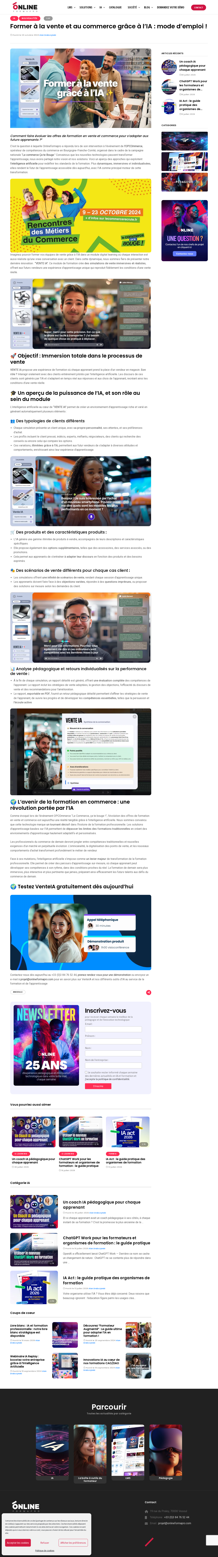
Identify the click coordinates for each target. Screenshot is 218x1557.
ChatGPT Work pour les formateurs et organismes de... (193, 85)
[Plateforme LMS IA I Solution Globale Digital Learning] (25, 7)
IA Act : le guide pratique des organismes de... (190, 105)
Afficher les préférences (73, 1542)
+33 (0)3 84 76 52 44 (176, 1517)
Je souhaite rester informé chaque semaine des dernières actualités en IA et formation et (111, 1076)
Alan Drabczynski (47, 35)
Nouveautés (29, 18)
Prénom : (90, 1035)
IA (14, 18)
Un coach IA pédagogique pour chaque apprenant (33, 1160)
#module (18, 992)
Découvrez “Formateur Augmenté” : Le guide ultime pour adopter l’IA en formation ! (102, 1331)
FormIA (113, 1154)
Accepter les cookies (18, 1542)
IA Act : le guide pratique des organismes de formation (125, 1160)
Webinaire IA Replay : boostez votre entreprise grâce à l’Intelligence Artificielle (27, 1361)
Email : (89, 1024)
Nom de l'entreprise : (97, 1060)
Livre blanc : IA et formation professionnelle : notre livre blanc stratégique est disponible (29, 1331)
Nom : (88, 1048)
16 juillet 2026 (68, 1170)
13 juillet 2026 (115, 1167)
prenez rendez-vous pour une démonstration (104, 974)
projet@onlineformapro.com (174, 1523)
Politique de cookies (44, 1550)
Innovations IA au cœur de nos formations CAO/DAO (101, 1361)
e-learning (21, 1154)
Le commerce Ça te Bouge (38, 154)
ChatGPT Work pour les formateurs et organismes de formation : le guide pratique (79, 1162)
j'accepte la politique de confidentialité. (107, 1079)
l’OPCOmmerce (133, 146)
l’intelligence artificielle (24, 163)
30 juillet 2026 (21, 1167)
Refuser (44, 1542)
